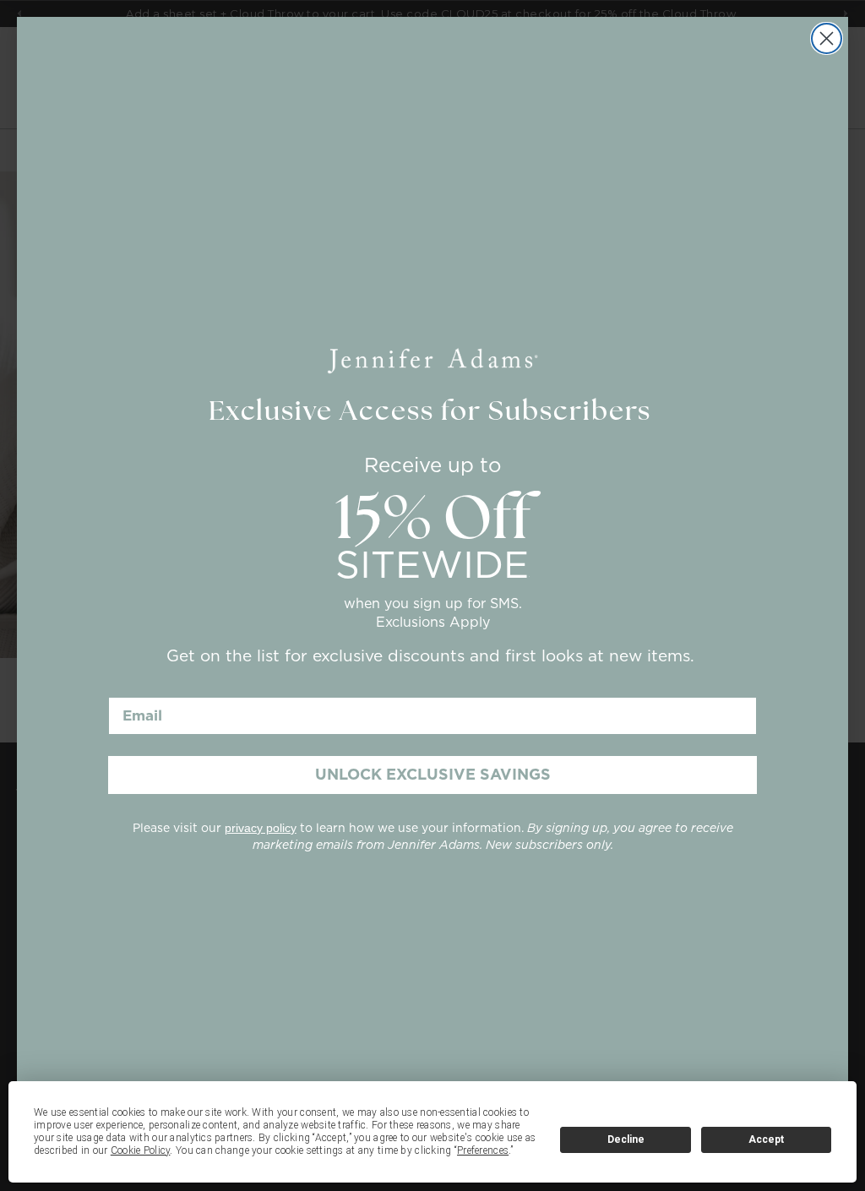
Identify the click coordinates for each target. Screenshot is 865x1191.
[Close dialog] (826, 38)
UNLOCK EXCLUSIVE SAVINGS (433, 774)
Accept (766, 1139)
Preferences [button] (483, 1150)
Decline (626, 1139)
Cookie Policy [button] (141, 1150)
